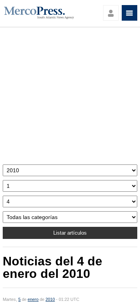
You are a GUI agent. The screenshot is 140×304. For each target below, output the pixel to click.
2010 (50, 299)
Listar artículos (70, 233)
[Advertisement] (70, 97)
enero (33, 299)
